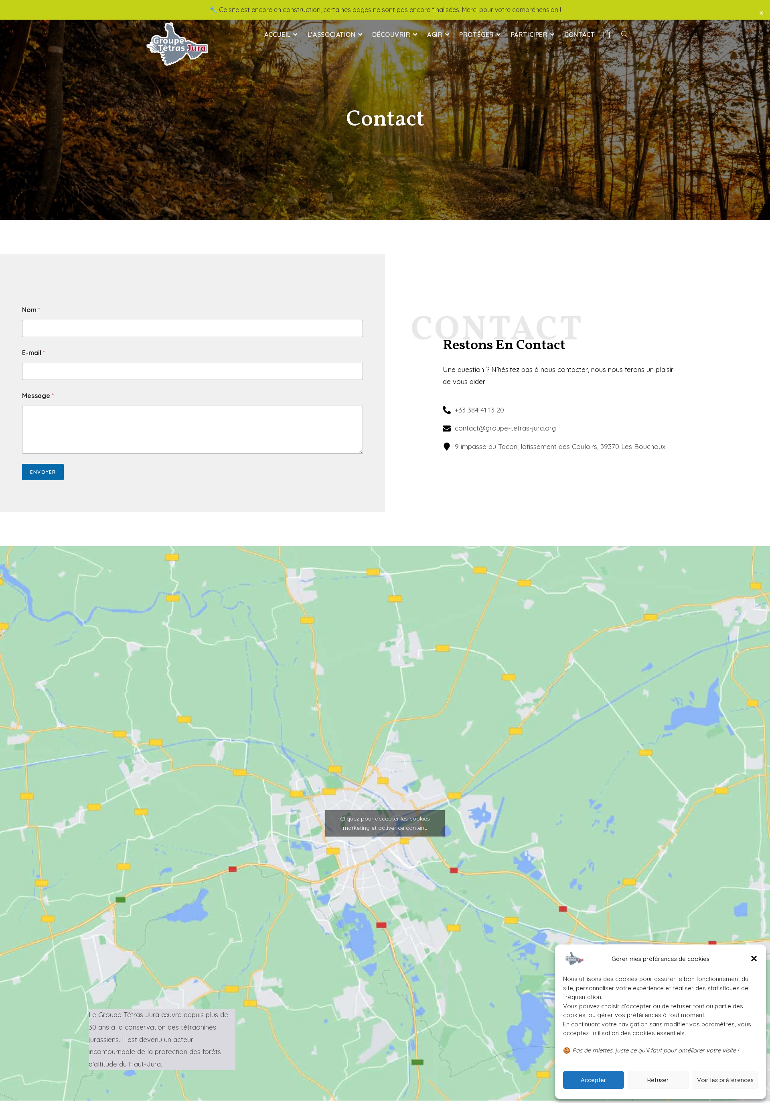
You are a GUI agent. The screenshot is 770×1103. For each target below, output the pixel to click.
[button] (754, 959)
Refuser (658, 1080)
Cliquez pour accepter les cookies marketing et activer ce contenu (385, 823)
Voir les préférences (725, 1080)
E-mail (33, 353)
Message (38, 396)
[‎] (608, 34)
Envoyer (43, 472)
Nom (31, 310)
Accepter (593, 1080)
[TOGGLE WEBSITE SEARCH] (624, 34)
